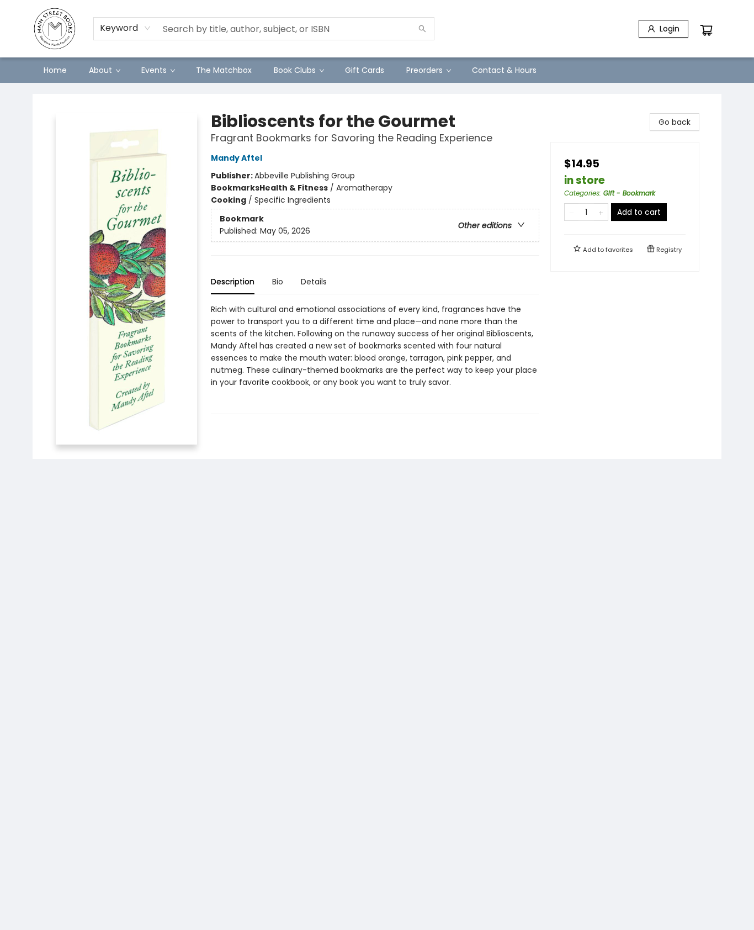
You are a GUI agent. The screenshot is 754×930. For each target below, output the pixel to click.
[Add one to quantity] (601, 212)
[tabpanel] (375, 358)
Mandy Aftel (236, 157)
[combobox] (125, 28)
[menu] (377, 70)
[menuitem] (55, 70)
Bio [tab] (277, 281)
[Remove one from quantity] (571, 212)
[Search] (422, 29)
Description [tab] (232, 281)
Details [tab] (314, 281)
